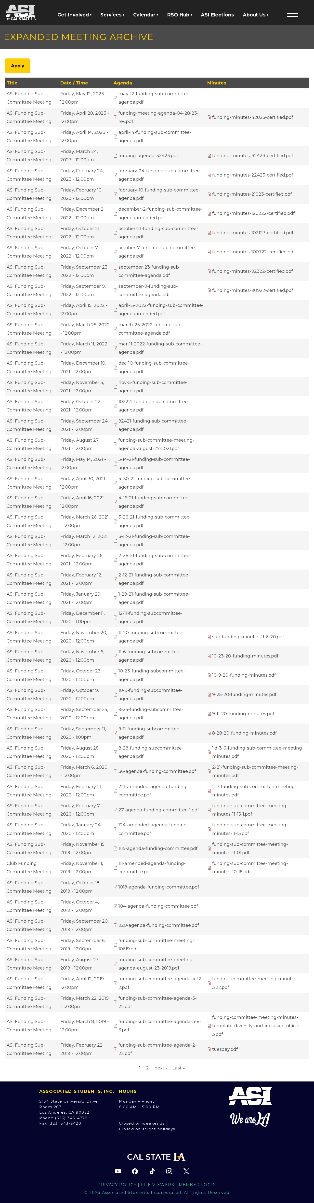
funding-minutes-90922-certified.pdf (252, 290)
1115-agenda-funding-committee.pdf (157, 848)
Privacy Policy (117, 1184)
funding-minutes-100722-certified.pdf (253, 252)
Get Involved (73, 15)
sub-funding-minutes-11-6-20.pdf (248, 637)
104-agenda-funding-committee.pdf (158, 906)
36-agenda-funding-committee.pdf (157, 771)
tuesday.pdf (225, 1049)
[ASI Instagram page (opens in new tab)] (169, 1171)
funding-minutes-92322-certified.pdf (252, 271)
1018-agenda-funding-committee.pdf (158, 887)
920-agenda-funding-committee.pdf (158, 925)
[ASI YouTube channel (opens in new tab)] (118, 1171)
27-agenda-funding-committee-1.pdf (158, 810)
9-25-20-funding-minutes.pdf (244, 694)
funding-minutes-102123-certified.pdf (252, 232)
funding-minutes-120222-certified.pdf (253, 213)
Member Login (197, 1184)
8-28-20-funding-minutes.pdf (244, 733)
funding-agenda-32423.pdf (148, 155)
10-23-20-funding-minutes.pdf (245, 656)
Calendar (145, 15)
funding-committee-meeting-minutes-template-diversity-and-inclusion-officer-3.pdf (257, 1026)
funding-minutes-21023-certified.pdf (252, 194)
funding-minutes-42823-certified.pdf (252, 117)
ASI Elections (217, 15)
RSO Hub (179, 15)
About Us (255, 15)
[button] (292, 15)
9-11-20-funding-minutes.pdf (243, 713)
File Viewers (157, 1184)
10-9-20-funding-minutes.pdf (244, 675)
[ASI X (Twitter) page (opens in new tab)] (186, 1171)
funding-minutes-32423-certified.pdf (252, 155)
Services (111, 15)
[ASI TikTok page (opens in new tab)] (152, 1171)
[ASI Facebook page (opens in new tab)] (135, 1171)
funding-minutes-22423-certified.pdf (252, 175)
